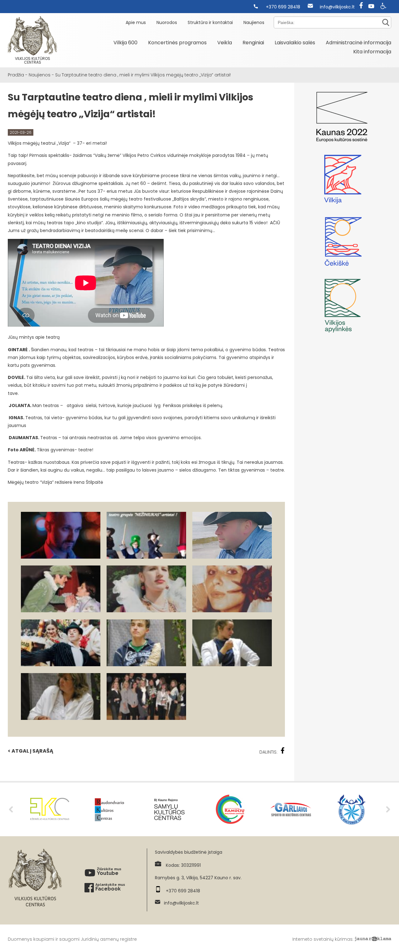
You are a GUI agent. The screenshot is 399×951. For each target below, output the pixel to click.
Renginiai (253, 42)
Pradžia (16, 75)
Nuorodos (166, 22)
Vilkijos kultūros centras (32, 60)
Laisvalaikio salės (295, 42)
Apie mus (136, 22)
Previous (11, 809)
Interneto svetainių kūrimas (322, 939)
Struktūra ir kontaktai (210, 22)
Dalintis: (268, 752)
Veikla (224, 42)
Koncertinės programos (177, 42)
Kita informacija (372, 51)
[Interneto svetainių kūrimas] (373, 939)
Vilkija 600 (125, 42)
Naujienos (253, 22)
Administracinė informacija (358, 42)
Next (388, 809)
